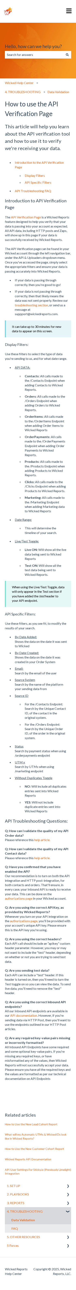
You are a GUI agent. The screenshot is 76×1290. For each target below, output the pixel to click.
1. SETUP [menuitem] (13, 1186)
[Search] (67, 55)
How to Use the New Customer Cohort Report (34, 1148)
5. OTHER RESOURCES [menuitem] (23, 1237)
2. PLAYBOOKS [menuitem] (18, 1194)
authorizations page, (24, 921)
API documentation (23, 1015)
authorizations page (18, 898)
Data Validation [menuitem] (23, 1220)
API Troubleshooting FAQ (33, 191)
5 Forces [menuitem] (13, 1245)
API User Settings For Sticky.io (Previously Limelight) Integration (38, 1171)
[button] (68, 1186)
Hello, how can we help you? (33, 46)
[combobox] (34, 55)
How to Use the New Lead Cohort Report (31, 1124)
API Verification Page (26, 217)
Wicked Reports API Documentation (28, 1159)
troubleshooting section (31, 305)
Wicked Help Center (19, 83)
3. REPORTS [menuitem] (15, 1203)
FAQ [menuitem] (14, 1228)
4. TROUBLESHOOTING (23, 92)
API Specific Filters (38, 182)
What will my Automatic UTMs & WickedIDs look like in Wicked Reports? (35, 1136)
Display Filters (35, 175)
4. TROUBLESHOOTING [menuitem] (25, 1211)
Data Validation (58, 92)
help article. (42, 840)
